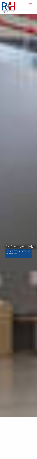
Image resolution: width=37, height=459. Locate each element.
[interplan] (8, 12)
